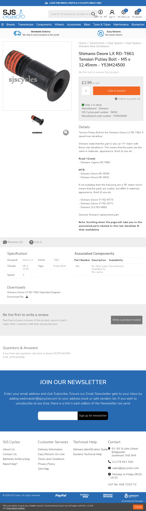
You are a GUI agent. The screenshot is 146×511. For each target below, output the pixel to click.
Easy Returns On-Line (51, 454)
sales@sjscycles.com (125, 468)
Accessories (74, 24)
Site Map (43, 469)
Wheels (59, 24)
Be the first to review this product (99, 72)
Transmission (25, 24)
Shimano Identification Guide (90, 449)
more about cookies (15, 508)
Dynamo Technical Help (87, 454)
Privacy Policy (46, 464)
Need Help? (10, 464)
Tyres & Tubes (102, 24)
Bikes (87, 24)
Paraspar (139, 501)
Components (44, 24)
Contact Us (10, 454)
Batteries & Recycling (16, 459)
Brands (10, 24)
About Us (9, 449)
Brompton (138, 24)
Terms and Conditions (51, 459)
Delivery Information (50, 449)
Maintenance (121, 24)
